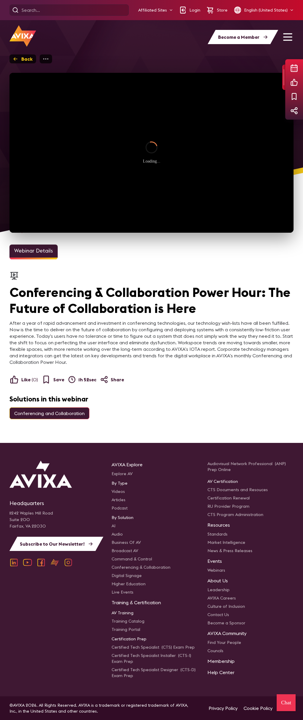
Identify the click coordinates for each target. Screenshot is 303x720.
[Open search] (15, 10)
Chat (286, 702)
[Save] (294, 96)
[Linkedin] (13, 562)
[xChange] (54, 562)
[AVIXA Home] (22, 36)
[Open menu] (288, 37)
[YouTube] (27, 562)
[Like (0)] (294, 82)
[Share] (294, 111)
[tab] (33, 252)
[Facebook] (41, 562)
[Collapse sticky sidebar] (283, 77)
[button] (155, 10)
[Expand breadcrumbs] (46, 59)
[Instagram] (68, 562)
